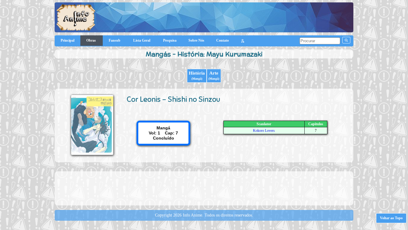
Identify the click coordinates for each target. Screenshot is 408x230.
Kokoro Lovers (264, 130)
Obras (91, 40)
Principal (67, 40)
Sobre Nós (196, 40)
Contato (222, 40)
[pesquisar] (346, 40)
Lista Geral (142, 40)
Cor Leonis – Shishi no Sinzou (173, 99)
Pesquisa (170, 40)
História (197, 75)
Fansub (115, 40)
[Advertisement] (204, 187)
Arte (213, 75)
